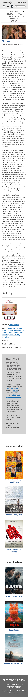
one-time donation (13, 389)
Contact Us (17, 685)
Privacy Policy (14, 687)
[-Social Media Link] (4, 6)
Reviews (14, 11)
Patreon (14, 18)
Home (7, 685)
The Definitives (14, 14)
